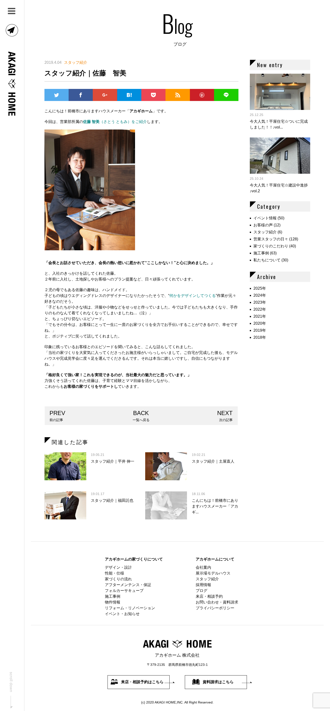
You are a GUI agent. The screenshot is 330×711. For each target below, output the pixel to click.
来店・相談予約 (209, 596)
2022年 (259, 309)
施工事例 (261, 253)
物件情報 (112, 602)
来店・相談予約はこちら (142, 682)
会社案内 (203, 567)
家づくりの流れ (118, 579)
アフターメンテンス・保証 (128, 585)
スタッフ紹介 (265, 232)
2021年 (259, 316)
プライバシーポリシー (215, 608)
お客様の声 (263, 225)
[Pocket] (153, 95)
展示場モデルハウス (213, 573)
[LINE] (226, 95)
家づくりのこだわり (270, 246)
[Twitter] (56, 95)
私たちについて (266, 260)
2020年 (259, 323)
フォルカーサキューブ (124, 591)
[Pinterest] (202, 95)
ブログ (201, 591)
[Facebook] (81, 95)
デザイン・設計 (118, 567)
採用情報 (203, 585)
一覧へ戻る (141, 416)
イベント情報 (265, 218)
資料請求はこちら (218, 682)
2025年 (259, 288)
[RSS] (177, 95)
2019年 (259, 330)
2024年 (259, 295)
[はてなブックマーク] (129, 95)
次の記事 (225, 416)
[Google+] (105, 95)
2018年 (259, 337)
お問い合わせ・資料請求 (217, 602)
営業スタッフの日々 (270, 239)
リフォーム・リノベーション (130, 608)
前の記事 (57, 416)
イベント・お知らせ (122, 614)
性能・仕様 (114, 573)
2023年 (259, 302)
